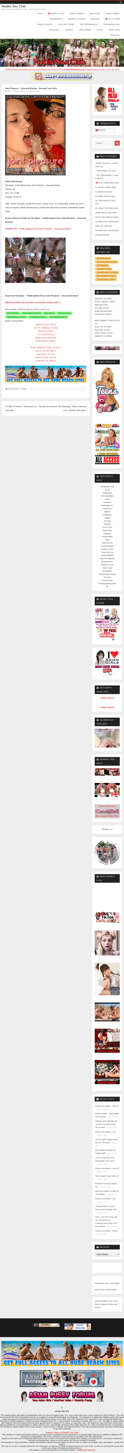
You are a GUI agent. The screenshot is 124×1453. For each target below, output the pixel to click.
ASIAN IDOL (54, 30)
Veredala (107, 521)
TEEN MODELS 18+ (111, 24)
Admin (9, 91)
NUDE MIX (95, 19)
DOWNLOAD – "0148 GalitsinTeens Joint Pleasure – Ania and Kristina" (38, 229)
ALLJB (107, 490)
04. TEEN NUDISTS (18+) (105, 201)
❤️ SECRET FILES (56, 13)
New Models (107, 571)
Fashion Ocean (107, 549)
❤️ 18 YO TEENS (112, 19)
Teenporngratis (107, 580)
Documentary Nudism (32, 313)
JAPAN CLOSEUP (44, 24)
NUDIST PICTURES (76, 19)
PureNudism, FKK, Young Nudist (107, 1283)
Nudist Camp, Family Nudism (106, 1290)
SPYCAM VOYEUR (45, 335)
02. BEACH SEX (101, 192)
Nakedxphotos (107, 505)
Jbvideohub (107, 509)
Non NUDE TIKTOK (45, 354)
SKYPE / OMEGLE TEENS (46, 328)
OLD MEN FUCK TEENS (104, 222)
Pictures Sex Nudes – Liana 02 (107, 1168)
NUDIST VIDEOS (77, 13)
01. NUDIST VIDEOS (103, 187)
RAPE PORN (114, 30)
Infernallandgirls (107, 496)
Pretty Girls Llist (107, 552)
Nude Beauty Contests (16, 317)
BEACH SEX (95, 13)
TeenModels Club (107, 487)
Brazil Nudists (13, 313)
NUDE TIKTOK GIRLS (46, 351)
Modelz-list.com (107, 565)
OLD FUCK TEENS (66, 24)
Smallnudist (107, 515)
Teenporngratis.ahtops (107, 574)
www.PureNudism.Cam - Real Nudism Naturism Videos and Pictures (106, 1304)
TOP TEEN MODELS (88, 24)
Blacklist (107, 524)
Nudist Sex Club (14, 6)
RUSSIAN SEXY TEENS (17, 389)
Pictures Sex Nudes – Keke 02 (107, 1106)
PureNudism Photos (38, 317)
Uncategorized (101, 235)
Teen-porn (107, 577)
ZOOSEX (69, 30)
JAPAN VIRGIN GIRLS (103, 213)
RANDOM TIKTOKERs (46, 361)
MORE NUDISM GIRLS (45, 338)
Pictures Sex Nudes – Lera (105, 1132)
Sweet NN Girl (107, 543)
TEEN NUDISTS (56, 19)
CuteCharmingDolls (107, 558)
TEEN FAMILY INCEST (45, 341)
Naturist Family (64, 313)
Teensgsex (107, 502)
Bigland (107, 512)
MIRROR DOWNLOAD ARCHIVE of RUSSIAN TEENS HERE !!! (33, 303)
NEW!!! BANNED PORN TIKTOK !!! (46, 348)
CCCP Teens (107, 527)
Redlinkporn (107, 493)
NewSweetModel (107, 555)
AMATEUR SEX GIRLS (45, 325)
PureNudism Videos (58, 317)
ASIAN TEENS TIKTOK (45, 358)
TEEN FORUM (84, 30)
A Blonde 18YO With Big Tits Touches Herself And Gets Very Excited (106, 1124)
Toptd (107, 540)
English (101, 130)
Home (39, 13)
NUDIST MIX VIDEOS (103, 217)
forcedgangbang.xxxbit (107, 583)
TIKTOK (99, 30)
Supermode (107, 530)
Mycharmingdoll (107, 546)
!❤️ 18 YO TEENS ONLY (104, 183)
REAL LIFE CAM (101, 226)
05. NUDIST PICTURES (104, 208)
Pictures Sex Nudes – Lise (105, 1199)
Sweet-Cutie (107, 568)
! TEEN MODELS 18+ (103, 171)
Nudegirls (107, 534)
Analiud (107, 518)
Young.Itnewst (107, 537)
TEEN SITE (115, 35)
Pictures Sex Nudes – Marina (106, 1231)
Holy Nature (49, 313)
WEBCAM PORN (45, 331)
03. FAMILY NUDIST (103, 196)
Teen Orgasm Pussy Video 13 (106, 1176)
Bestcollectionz (107, 562)
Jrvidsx (107, 499)
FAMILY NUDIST (113, 13)
